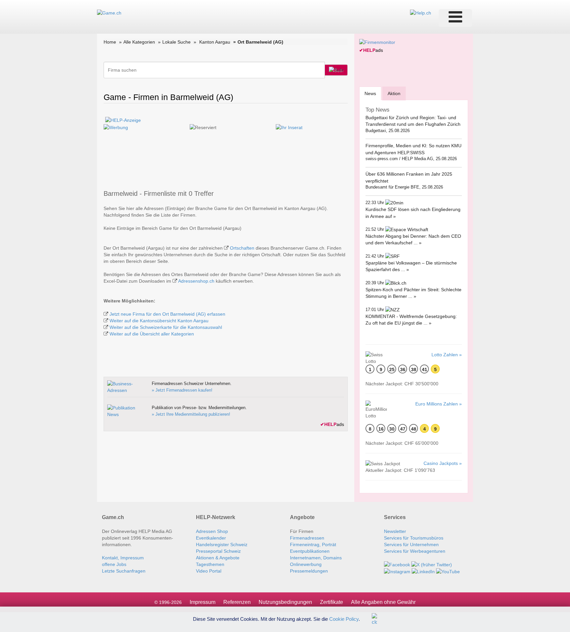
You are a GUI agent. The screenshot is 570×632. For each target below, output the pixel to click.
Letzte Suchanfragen (123, 571)
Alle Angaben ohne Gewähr (383, 602)
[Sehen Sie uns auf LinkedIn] (423, 571)
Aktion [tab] (394, 93)
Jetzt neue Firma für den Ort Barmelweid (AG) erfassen (167, 314)
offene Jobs (114, 564)
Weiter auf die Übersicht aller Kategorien (152, 333)
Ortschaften (242, 248)
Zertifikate (331, 602)
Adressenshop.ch (196, 281)
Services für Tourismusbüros (413, 538)
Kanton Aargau (214, 42)
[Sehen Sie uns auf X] (431, 564)
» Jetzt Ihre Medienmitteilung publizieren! (191, 414)
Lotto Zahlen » (446, 354)
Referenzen (237, 602)
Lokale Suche (176, 42)
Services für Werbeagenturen (414, 551)
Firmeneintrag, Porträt (313, 544)
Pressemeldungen (309, 571)
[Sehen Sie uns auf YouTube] (448, 571)
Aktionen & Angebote (217, 557)
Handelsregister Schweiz (221, 544)
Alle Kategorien (139, 42)
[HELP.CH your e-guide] (420, 12)
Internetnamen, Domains (316, 557)
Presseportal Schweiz (218, 551)
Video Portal (208, 571)
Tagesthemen (210, 564)
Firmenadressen (307, 538)
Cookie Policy (344, 618)
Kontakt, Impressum (123, 557)
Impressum (202, 602)
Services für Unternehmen (411, 544)
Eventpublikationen (310, 551)
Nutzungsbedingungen (285, 602)
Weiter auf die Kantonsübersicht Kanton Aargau (159, 320)
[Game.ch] (109, 12)
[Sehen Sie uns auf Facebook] (397, 564)
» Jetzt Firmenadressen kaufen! (182, 390)
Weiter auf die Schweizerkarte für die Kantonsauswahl (166, 327)
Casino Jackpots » (443, 463)
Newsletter (395, 531)
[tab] (370, 93)
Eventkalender (211, 538)
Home (110, 42)
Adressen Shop (212, 531)
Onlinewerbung (306, 564)
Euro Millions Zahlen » (438, 403)
